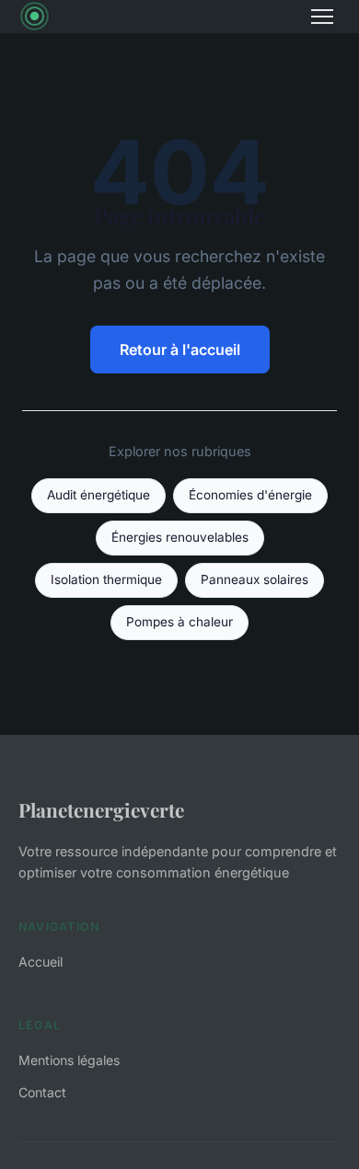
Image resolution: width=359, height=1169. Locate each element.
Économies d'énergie (250, 494)
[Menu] (322, 16)
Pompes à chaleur (179, 621)
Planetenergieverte (101, 809)
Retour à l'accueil (180, 349)
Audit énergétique (98, 494)
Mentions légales (69, 1060)
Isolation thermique (106, 579)
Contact (42, 1092)
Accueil (40, 961)
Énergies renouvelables (180, 537)
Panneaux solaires (254, 579)
